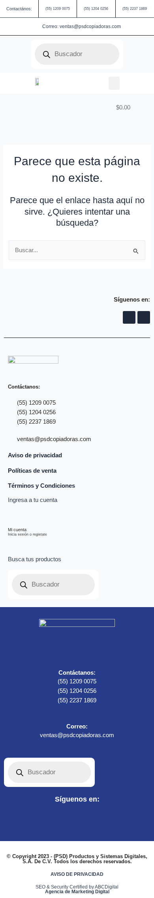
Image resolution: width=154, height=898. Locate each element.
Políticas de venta (32, 471)
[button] (114, 83)
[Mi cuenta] (13, 516)
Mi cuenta (17, 529)
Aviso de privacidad (35, 455)
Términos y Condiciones (41, 486)
